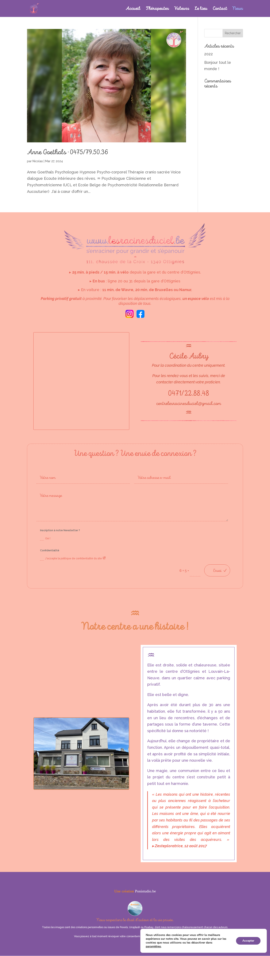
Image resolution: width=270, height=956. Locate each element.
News (237, 9)
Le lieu (200, 9)
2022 (208, 54)
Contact (220, 9)
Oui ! (47, 538)
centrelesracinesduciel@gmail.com (188, 403)
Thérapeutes (157, 9)
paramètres (153, 946)
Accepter (248, 941)
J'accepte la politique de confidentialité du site (74, 558)
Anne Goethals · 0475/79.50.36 (67, 152)
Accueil (133, 9)
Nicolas (37, 161)
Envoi (217, 570)
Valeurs (181, 9)
